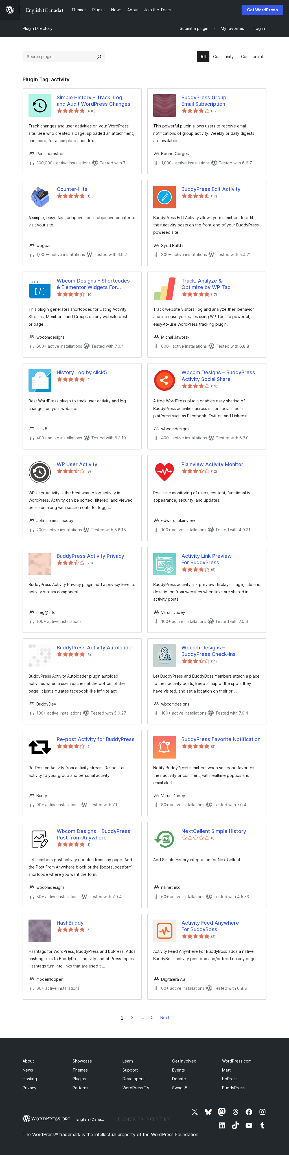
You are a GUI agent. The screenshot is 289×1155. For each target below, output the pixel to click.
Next (164, 1017)
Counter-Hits (72, 189)
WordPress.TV (135, 1087)
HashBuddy (70, 923)
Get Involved (184, 1061)
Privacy (29, 1087)
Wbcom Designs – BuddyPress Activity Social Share (218, 375)
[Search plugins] (99, 56)
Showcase (82, 1061)
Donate (179, 1078)
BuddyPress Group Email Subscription (203, 100)
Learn (127, 1061)
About (28, 1061)
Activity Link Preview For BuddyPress (206, 559)
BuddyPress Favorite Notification (220, 739)
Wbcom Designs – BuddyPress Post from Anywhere (93, 834)
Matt (226, 1070)
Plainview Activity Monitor (212, 464)
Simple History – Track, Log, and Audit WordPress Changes (93, 100)
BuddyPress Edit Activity (210, 189)
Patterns (80, 1087)
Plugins (79, 1078)
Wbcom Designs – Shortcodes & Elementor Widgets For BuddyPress (93, 284)
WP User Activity (77, 464)
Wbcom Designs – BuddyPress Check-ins (208, 651)
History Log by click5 (82, 372)
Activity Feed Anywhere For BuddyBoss (210, 926)
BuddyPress (233, 1087)
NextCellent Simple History (213, 831)
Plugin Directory (37, 28)
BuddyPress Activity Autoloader (95, 648)
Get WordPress (262, 9)
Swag (179, 1087)
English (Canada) (91, 1119)
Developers (133, 1078)
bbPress (230, 1078)
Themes (80, 1070)
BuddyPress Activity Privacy (90, 556)
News (28, 1070)
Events (178, 1070)
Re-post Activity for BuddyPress (96, 739)
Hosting (30, 1078)
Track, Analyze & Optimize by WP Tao (206, 284)
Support (130, 1070)
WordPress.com (236, 1061)
